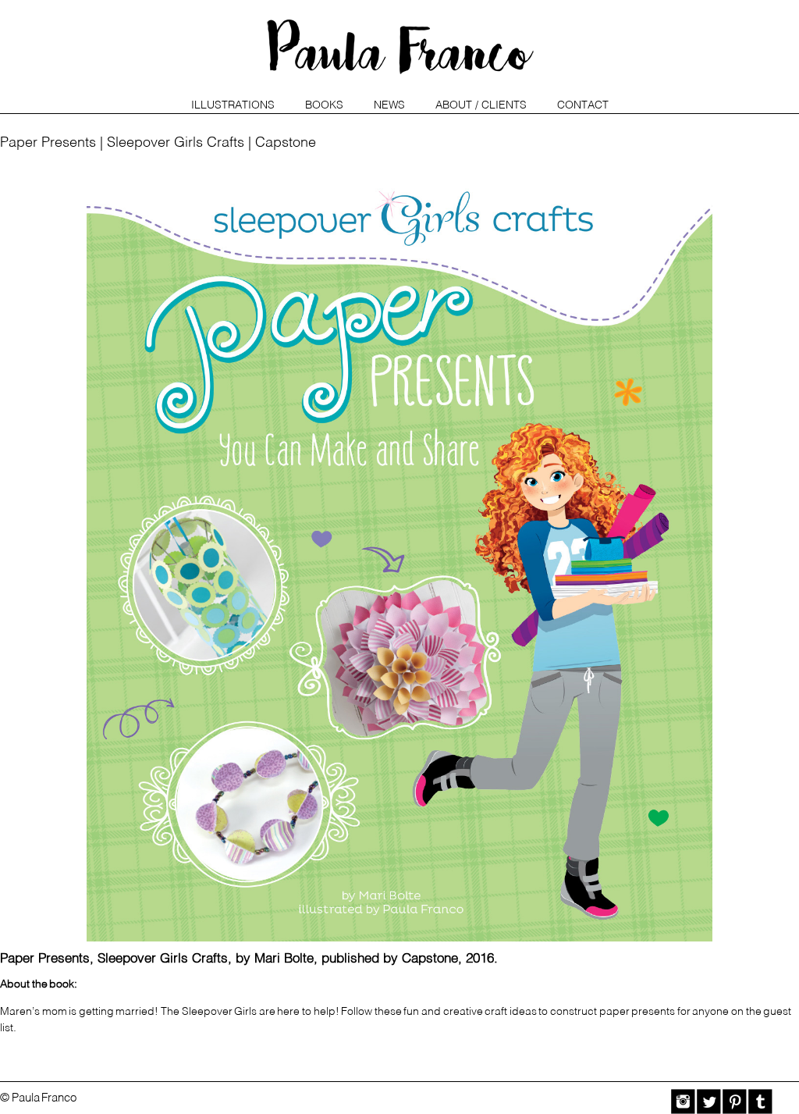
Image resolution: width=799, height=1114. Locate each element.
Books (324, 105)
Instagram (683, 1101)
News (389, 105)
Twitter (709, 1101)
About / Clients (481, 105)
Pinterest (735, 1101)
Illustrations (233, 105)
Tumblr (760, 1101)
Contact (583, 105)
